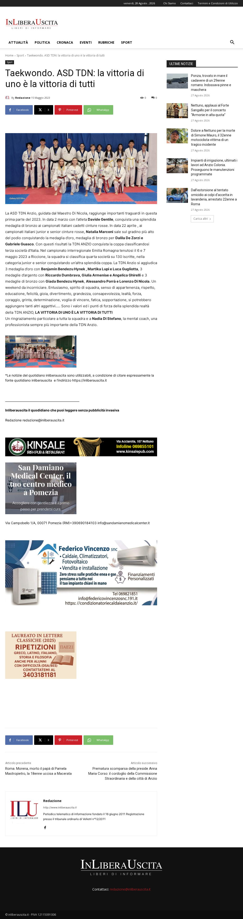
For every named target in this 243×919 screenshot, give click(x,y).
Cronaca (65, 42)
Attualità (18, 42)
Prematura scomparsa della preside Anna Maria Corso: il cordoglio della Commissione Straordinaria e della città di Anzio (122, 773)
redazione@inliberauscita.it (130, 889)
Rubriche (106, 42)
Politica (42, 42)
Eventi (86, 42)
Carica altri (200, 219)
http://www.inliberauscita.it (60, 807)
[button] (232, 43)
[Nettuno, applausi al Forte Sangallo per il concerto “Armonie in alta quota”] (177, 110)
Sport (126, 42)
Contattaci (186, 3)
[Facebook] (45, 826)
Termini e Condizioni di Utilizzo (218, 3)
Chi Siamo (169, 3)
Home (9, 55)
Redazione (22, 97)
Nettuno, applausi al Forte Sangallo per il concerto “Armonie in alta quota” (210, 110)
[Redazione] (8, 97)
